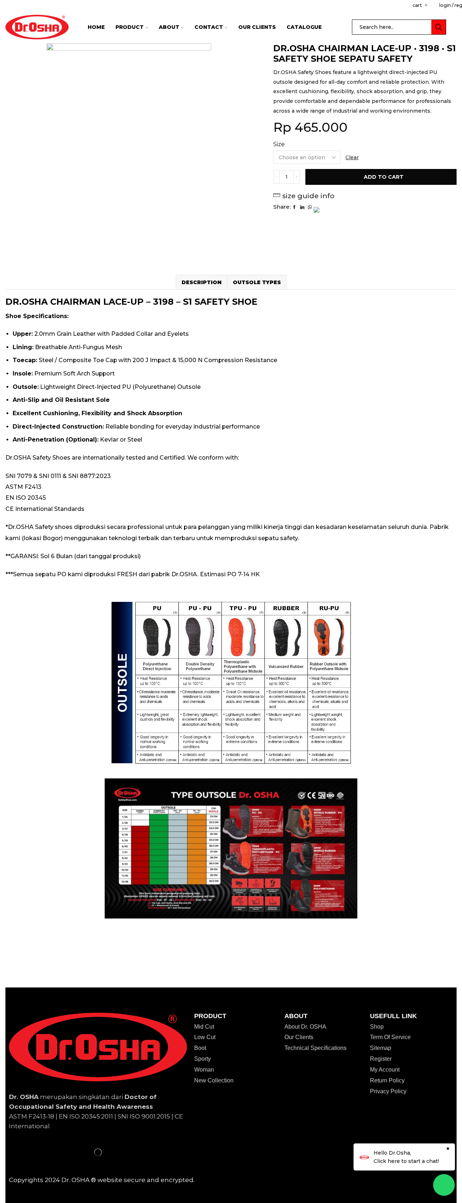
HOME (96, 27)
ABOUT (169, 27)
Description (202, 282)
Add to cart (384, 177)
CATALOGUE (304, 27)
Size (279, 144)
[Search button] (438, 27)
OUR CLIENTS (257, 27)
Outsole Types (257, 282)
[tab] (201, 282)
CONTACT (209, 27)
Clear (352, 157)
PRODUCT (130, 27)
